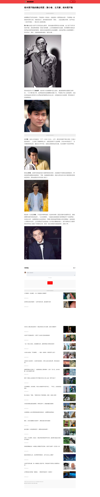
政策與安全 (30, 483)
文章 (71, 1)
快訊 (74, 1)
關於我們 (25, 483)
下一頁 (50, 282)
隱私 (34, 483)
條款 (33, 483)
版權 (36, 483)
